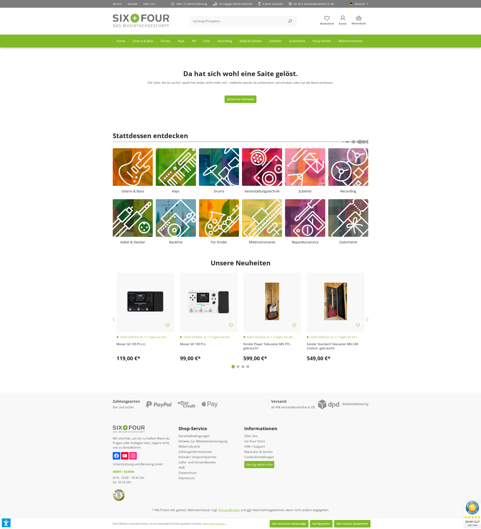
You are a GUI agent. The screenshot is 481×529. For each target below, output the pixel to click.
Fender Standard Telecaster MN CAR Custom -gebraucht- (332, 346)
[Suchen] (290, 21)
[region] (240, 319)
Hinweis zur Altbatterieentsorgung (202, 441)
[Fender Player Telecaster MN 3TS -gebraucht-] (272, 302)
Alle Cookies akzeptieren (352, 523)
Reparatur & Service (258, 452)
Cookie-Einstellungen (259, 457)
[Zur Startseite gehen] (141, 20)
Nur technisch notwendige (289, 523)
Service (117, 4)
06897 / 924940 (123, 472)
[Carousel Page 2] (238, 366)
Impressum (186, 478)
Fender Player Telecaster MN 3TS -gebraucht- (267, 346)
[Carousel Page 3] (242, 366)
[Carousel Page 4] (247, 366)
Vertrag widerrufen (259, 464)
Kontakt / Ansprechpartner (197, 457)
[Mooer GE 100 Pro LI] (145, 302)
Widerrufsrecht (189, 446)
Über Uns (149, 4)
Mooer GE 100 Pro (193, 344)
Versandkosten (229, 510)
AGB (181, 467)
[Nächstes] (367, 319)
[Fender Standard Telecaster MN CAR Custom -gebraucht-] (336, 302)
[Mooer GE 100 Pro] (209, 302)
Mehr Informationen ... (214, 523)
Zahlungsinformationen (195, 452)
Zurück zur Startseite (240, 99)
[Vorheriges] (113, 319)
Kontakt (132, 4)
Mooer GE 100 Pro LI (130, 344)
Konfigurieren (321, 523)
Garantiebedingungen (194, 436)
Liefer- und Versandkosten (197, 462)
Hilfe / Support (254, 446)
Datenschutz (187, 473)
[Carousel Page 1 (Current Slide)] (233, 366)
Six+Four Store (254, 441)
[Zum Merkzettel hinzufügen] (167, 325)
